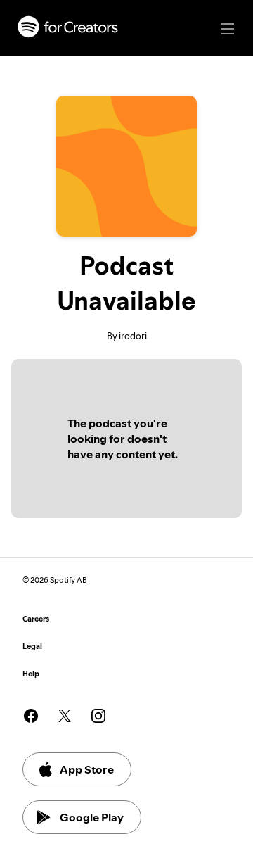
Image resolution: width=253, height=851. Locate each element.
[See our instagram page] (98, 715)
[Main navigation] (227, 28)
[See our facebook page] (30, 715)
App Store (87, 769)
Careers (35, 619)
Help (30, 674)
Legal (32, 646)
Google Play (92, 817)
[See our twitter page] (64, 715)
